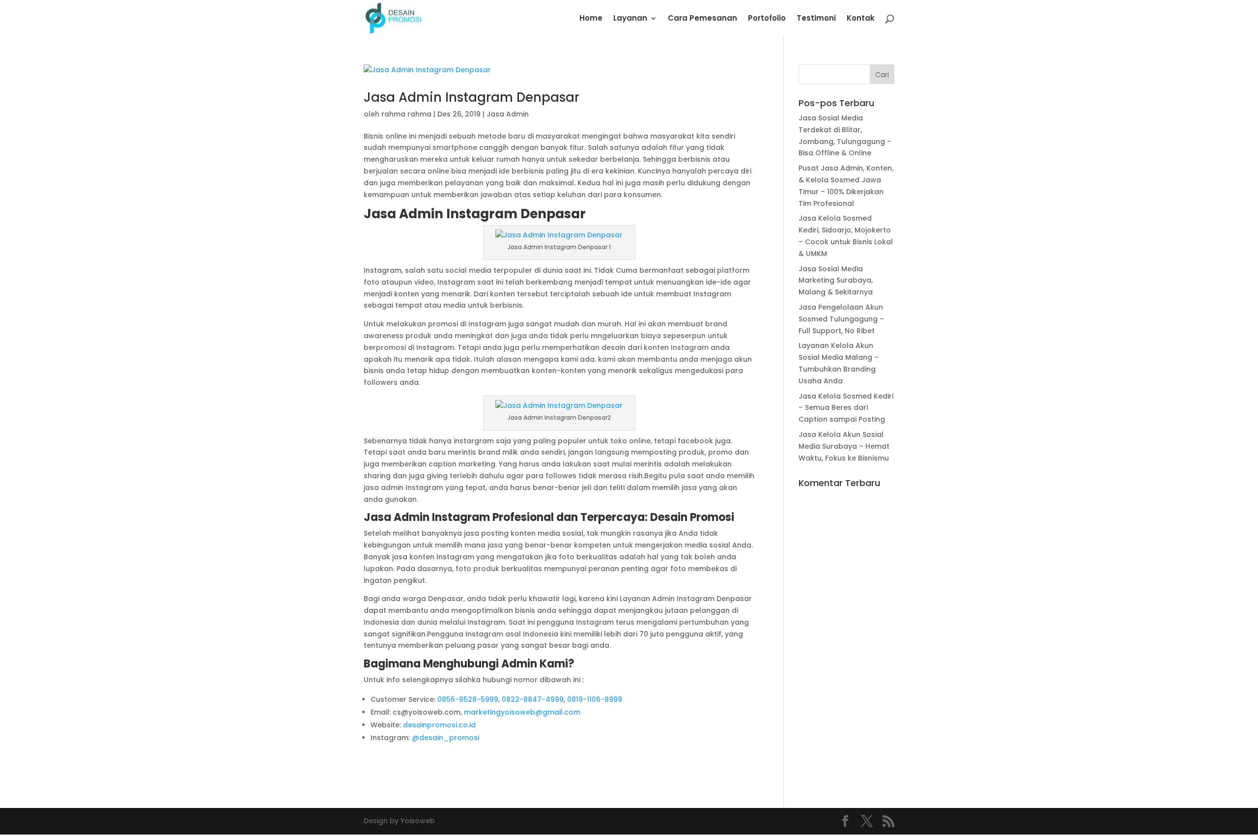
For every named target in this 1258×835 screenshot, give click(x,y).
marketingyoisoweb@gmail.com (522, 712)
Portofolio (767, 19)
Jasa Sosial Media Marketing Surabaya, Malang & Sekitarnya (836, 280)
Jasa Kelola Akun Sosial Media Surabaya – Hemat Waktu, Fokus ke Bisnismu (844, 446)
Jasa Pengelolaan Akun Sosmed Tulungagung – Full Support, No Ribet (841, 319)
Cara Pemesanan (702, 19)
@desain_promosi (445, 738)
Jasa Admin (507, 114)
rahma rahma (406, 114)
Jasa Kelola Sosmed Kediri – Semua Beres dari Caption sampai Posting (846, 408)
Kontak (861, 19)
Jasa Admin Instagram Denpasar (471, 97)
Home (590, 19)
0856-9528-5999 (467, 699)
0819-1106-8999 (594, 699)
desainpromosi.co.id (439, 725)
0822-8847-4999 (533, 699)
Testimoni (816, 19)
